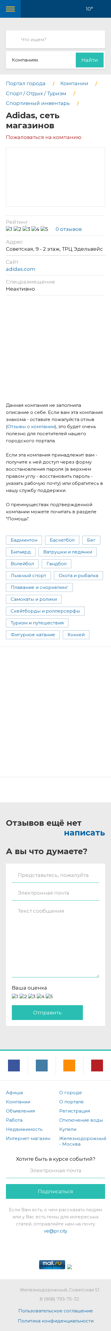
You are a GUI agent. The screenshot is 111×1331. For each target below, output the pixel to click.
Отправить (47, 1013)
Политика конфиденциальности (56, 1321)
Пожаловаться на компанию (43, 137)
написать (84, 833)
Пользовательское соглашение (55, 1311)
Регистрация (74, 1111)
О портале (71, 1102)
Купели (67, 1129)
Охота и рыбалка (78, 575)
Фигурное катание (33, 634)
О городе (70, 1092)
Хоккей (76, 634)
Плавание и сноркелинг (39, 587)
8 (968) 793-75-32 (59, 1299)
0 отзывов (69, 229)
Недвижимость (24, 1129)
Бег (91, 540)
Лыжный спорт (28, 575)
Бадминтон (24, 540)
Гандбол (56, 563)
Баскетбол (62, 540)
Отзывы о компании (31, 426)
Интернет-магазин (28, 1138)
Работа (14, 1120)
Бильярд (21, 552)
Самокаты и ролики (34, 599)
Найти (89, 60)
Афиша (14, 1092)
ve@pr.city (55, 1231)
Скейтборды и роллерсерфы (45, 611)
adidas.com (21, 269)
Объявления (20, 1111)
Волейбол (22, 563)
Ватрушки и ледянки (67, 552)
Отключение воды (81, 1120)
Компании (18, 1102)
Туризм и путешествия (37, 623)
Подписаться (55, 1191)
